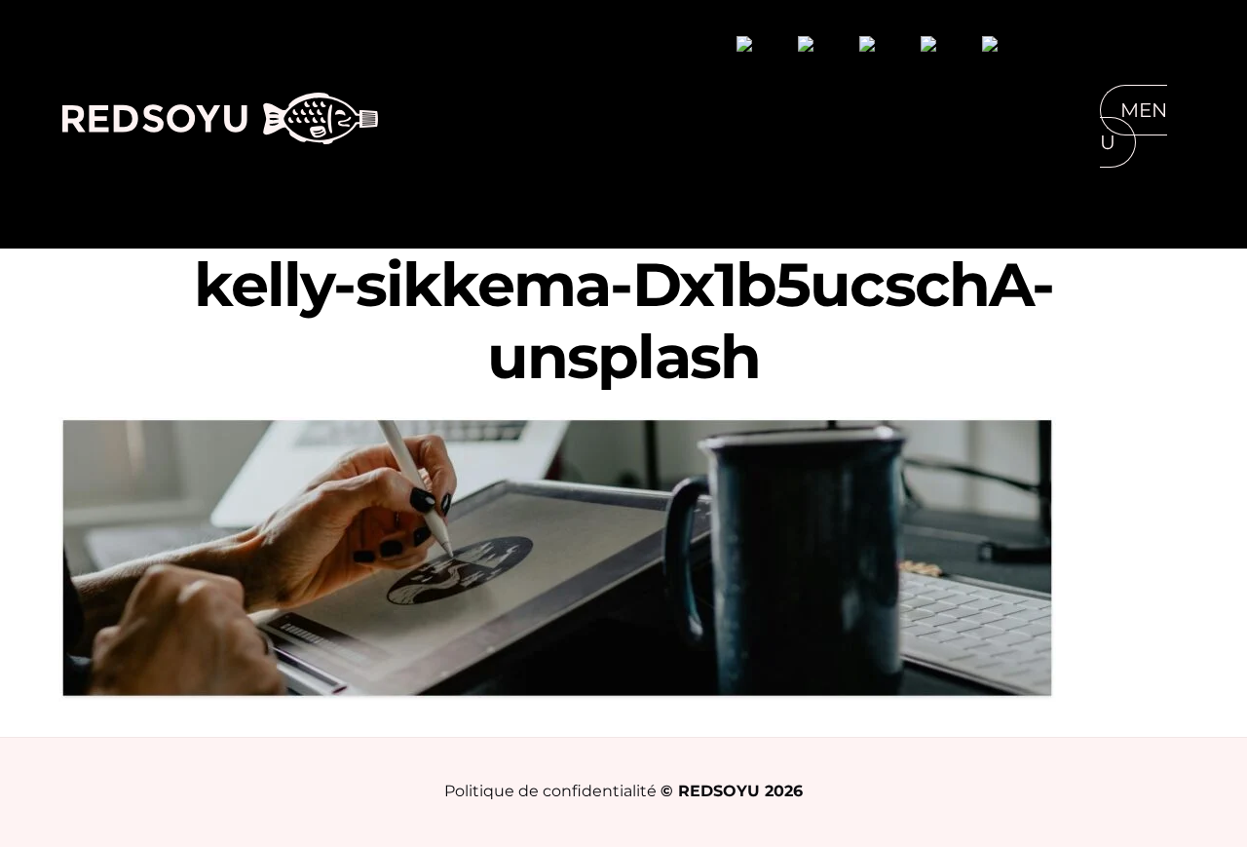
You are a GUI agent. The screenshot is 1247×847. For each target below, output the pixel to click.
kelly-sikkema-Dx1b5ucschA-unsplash (624, 321)
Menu (1133, 126)
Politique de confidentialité (550, 790)
